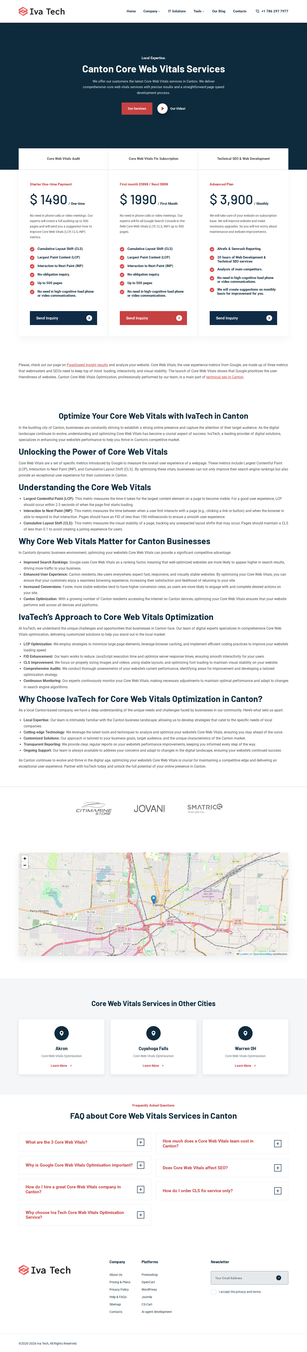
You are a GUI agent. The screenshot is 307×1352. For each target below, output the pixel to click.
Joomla (147, 1297)
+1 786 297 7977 (275, 11)
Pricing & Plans (119, 1282)
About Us (115, 1274)
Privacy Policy (119, 1289)
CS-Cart (147, 1304)
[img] (153, 904)
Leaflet (243, 954)
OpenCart (148, 1282)
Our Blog (218, 11)
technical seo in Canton (224, 377)
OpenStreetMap (262, 954)
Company (150, 11)
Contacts (240, 11)
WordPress (149, 1289)
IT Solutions (177, 11)
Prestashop (150, 1274)
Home (131, 11)
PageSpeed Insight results (87, 365)
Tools (198, 11)
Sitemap (115, 1304)
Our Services (137, 108)
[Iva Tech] (42, 11)
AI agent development (157, 1312)
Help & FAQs (118, 1297)
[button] (153, 899)
